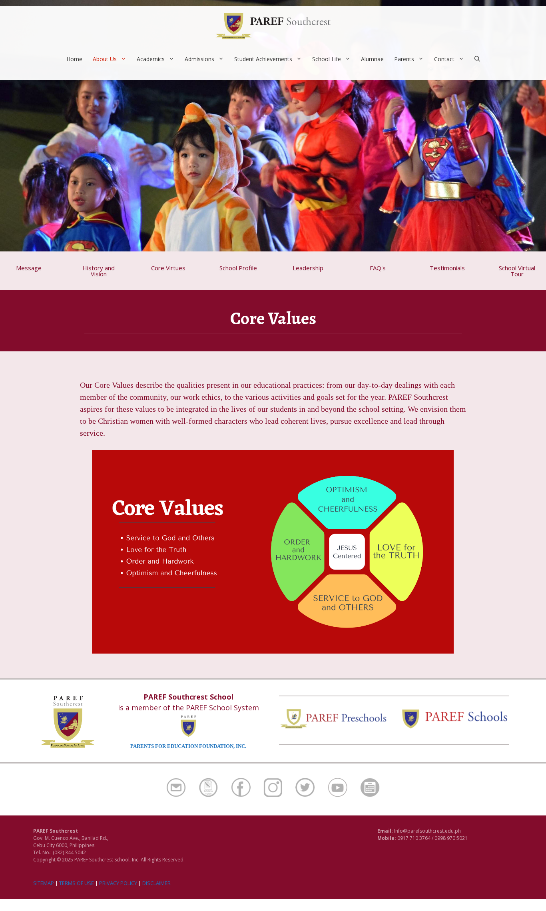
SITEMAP (43, 883)
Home (74, 59)
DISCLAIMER (156, 883)
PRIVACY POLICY (118, 883)
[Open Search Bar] (477, 59)
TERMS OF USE (76, 883)
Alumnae (372, 59)
